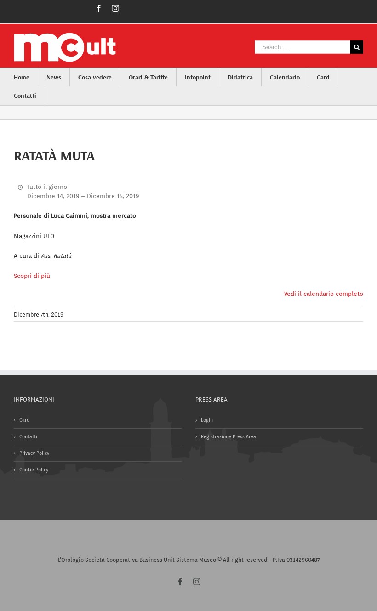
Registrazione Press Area (228, 436)
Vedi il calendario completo (323, 293)
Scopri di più (32, 275)
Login (207, 420)
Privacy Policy (34, 453)
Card (24, 420)
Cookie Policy (33, 469)
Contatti (28, 436)
